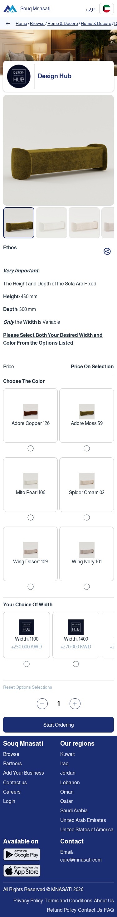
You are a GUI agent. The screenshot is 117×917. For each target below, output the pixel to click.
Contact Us (90, 910)
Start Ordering (58, 725)
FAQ (109, 910)
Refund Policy (61, 910)
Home (21, 23)
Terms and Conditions (68, 900)
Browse (37, 23)
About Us (104, 900)
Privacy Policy (28, 900)
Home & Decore (62, 23)
